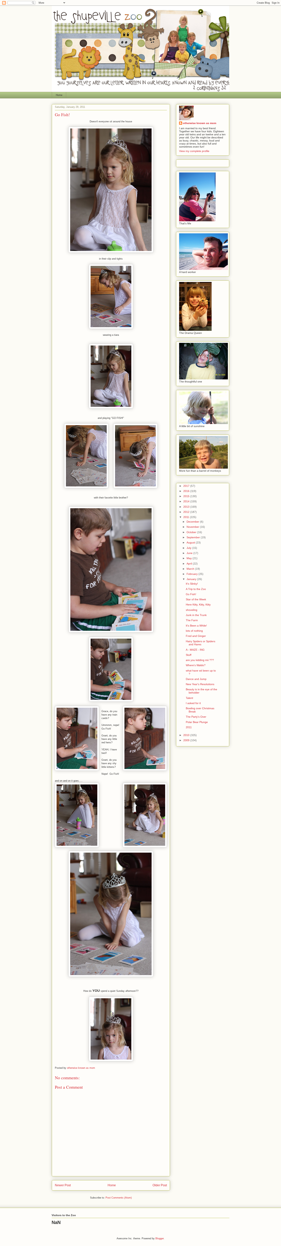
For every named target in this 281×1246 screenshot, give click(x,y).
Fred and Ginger (196, 635)
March (191, 568)
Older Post (160, 1185)
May (189, 558)
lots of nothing (194, 630)
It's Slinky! (192, 583)
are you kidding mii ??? (200, 660)
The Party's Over (196, 716)
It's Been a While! (196, 625)
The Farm (192, 620)
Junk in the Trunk (196, 615)
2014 (186, 501)
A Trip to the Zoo (196, 589)
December (193, 521)
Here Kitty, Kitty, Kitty (198, 604)
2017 (186, 485)
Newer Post (63, 1185)
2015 (186, 496)
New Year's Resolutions (200, 684)
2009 (186, 740)
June (190, 553)
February (192, 573)
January (192, 579)
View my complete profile (194, 151)
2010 (186, 735)
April (190, 563)
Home (59, 95)
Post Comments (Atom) (119, 1197)
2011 (186, 517)
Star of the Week (196, 599)
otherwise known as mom (199, 123)
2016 (186, 491)
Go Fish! (191, 594)
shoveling (191, 609)
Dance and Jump (196, 679)
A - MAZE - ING (195, 649)
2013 (186, 506)
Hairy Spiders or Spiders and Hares (200, 643)
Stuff (188, 654)
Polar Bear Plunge (197, 722)
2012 (186, 511)
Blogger (159, 1238)
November (193, 526)
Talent (189, 697)
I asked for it (193, 703)
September (194, 537)
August (191, 542)
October (192, 532)
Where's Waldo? (195, 665)
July (189, 547)
